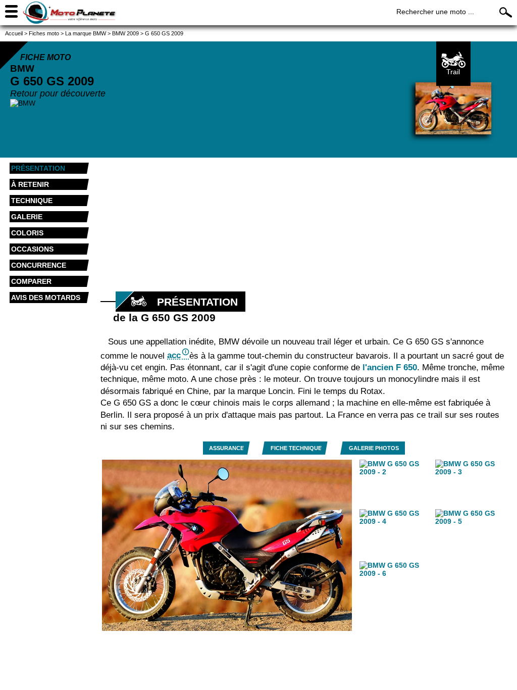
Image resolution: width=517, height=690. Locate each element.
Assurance (226, 448)
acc (174, 355)
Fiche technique (296, 448)
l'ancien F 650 (390, 367)
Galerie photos (374, 448)
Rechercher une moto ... (435, 12)
